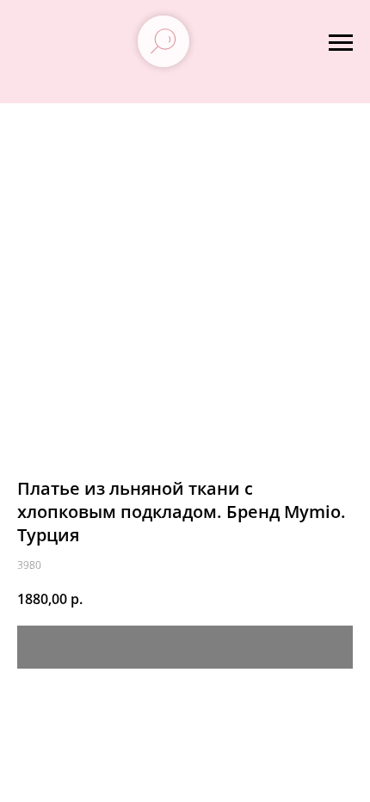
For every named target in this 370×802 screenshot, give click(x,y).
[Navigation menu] (341, 43)
